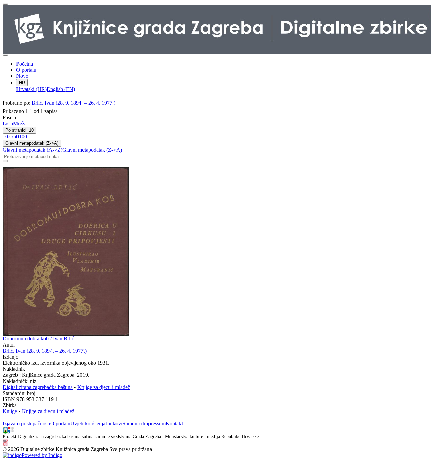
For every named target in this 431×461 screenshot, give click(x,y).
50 (16, 136)
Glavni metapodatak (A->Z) (32, 150)
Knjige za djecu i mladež (103, 387)
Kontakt (174, 423)
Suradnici (132, 423)
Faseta (9, 117)
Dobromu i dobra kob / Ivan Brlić (38, 338)
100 (23, 136)
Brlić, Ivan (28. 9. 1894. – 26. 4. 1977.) (73, 103)
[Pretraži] (5, 161)
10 (5, 136)
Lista (8, 123)
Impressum (154, 423)
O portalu (26, 70)
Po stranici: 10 (19, 130)
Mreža (20, 123)
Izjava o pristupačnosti (26, 423)
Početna (24, 64)
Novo (22, 76)
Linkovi (113, 423)
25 (10, 136)
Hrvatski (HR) (31, 89)
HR (22, 82)
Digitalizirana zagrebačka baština (38, 387)
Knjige (10, 411)
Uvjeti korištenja (87, 423)
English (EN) (61, 89)
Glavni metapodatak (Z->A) (31, 143)
